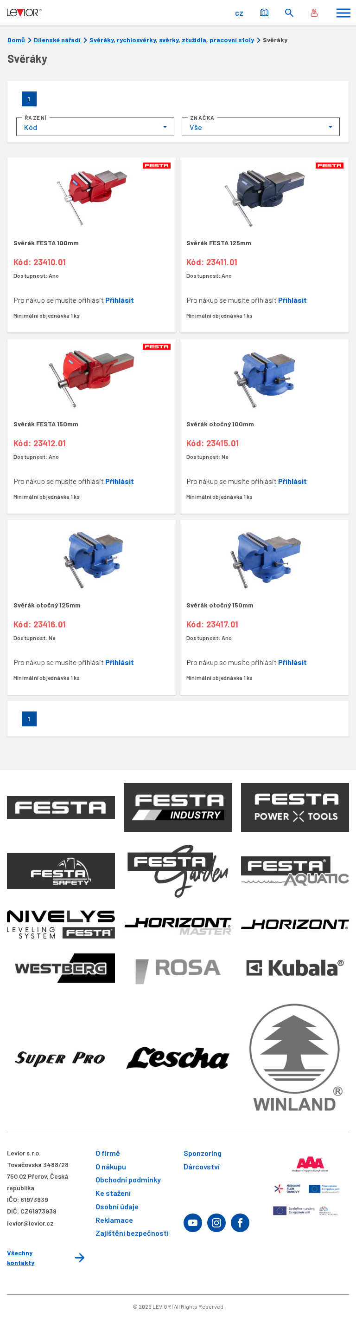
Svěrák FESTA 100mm (46, 243)
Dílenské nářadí (57, 40)
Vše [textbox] (196, 127)
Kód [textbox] (30, 127)
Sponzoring (203, 1152)
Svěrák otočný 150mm (220, 605)
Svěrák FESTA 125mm (218, 243)
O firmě (107, 1152)
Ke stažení (113, 1192)
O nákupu (110, 1166)
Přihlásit (119, 299)
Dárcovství (202, 1166)
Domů (16, 40)
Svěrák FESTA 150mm (45, 424)
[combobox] (95, 126)
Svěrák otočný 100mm (220, 424)
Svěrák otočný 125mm (47, 605)
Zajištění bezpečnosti (132, 1232)
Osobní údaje (117, 1206)
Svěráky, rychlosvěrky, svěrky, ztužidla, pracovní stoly (171, 40)
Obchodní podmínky (128, 1179)
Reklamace (114, 1219)
